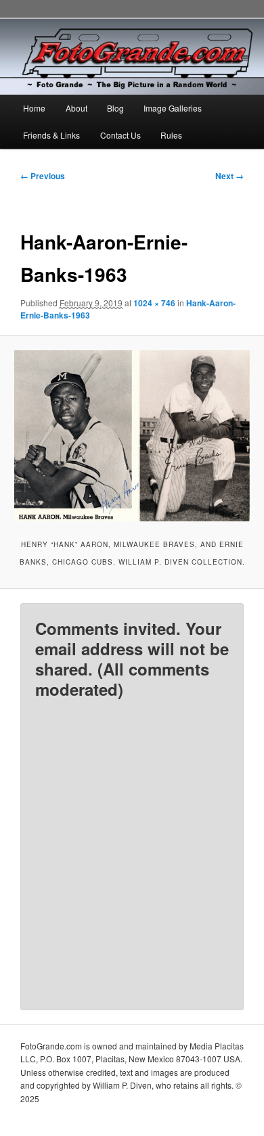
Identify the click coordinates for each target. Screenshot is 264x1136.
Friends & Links (51, 135)
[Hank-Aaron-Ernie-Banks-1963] (131, 435)
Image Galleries (173, 108)
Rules (171, 135)
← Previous (42, 176)
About (76, 108)
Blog (115, 108)
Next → (229, 176)
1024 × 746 (154, 303)
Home (34, 108)
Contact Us (120, 135)
